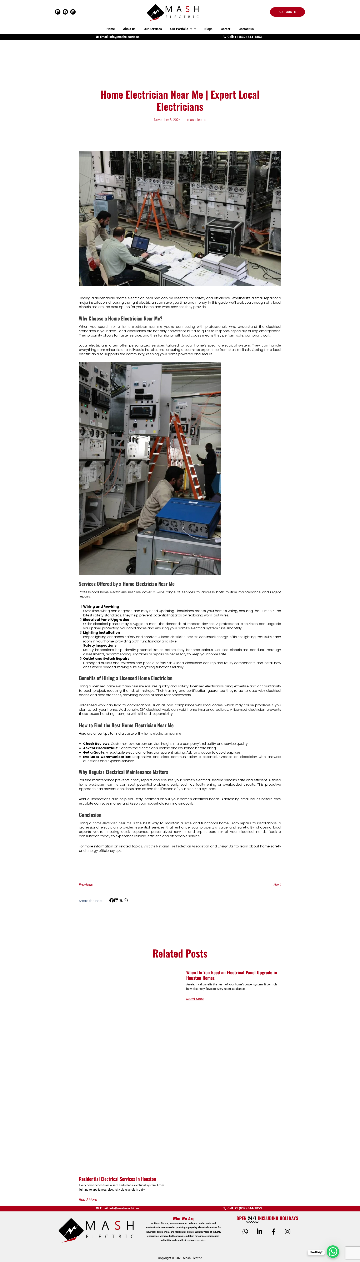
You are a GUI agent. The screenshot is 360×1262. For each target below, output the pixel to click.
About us (129, 29)
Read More (88, 1199)
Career (225, 29)
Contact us (246, 29)
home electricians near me (120, 592)
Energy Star (226, 846)
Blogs (208, 29)
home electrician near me (142, 327)
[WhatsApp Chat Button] (333, 1251)
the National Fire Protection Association (180, 846)
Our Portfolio (179, 29)
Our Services (153, 29)
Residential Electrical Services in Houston (117, 1178)
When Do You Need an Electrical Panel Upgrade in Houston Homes (231, 975)
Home (110, 29)
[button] (111, 900)
